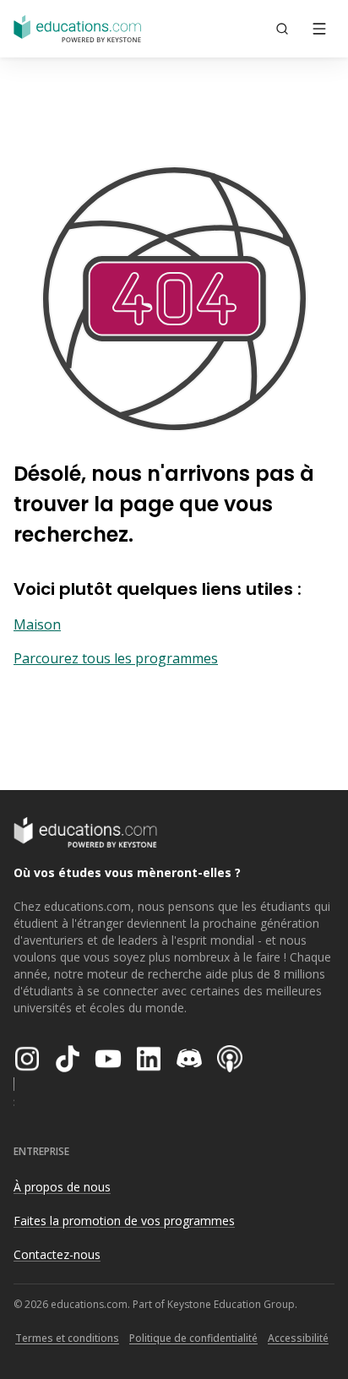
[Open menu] (319, 29)
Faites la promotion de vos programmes (124, 1221)
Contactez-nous (57, 1254)
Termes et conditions (67, 1338)
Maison (37, 624)
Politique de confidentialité (193, 1338)
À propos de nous (62, 1187)
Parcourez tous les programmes (116, 658)
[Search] (282, 29)
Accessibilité (298, 1338)
